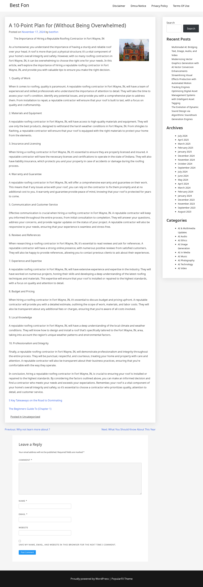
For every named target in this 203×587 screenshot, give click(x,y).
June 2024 (183, 175)
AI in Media (184, 252)
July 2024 (182, 171)
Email (23, 514)
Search (171, 22)
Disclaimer (119, 6)
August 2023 (184, 211)
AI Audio (182, 236)
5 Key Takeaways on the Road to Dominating (35, 400)
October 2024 (185, 163)
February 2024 (185, 191)
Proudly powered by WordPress (90, 578)
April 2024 (183, 183)
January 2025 (185, 151)
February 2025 (185, 147)
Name (23, 500)
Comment (25, 459)
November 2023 (186, 203)
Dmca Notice (138, 6)
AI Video (182, 268)
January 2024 (185, 195)
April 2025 (183, 139)
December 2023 (186, 199)
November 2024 (186, 159)
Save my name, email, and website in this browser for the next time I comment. (67, 544)
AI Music (182, 256)
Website (23, 527)
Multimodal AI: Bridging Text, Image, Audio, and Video (184, 51)
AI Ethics (182, 240)
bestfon (53, 32)
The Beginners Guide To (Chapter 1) (30, 409)
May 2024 (183, 179)
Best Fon (19, 5)
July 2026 (182, 135)
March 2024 (184, 187)
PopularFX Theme (122, 578)
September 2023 (186, 207)
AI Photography (186, 260)
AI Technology (185, 264)
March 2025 (184, 143)
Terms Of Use (181, 6)
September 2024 (186, 167)
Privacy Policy (159, 6)
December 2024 (186, 155)
